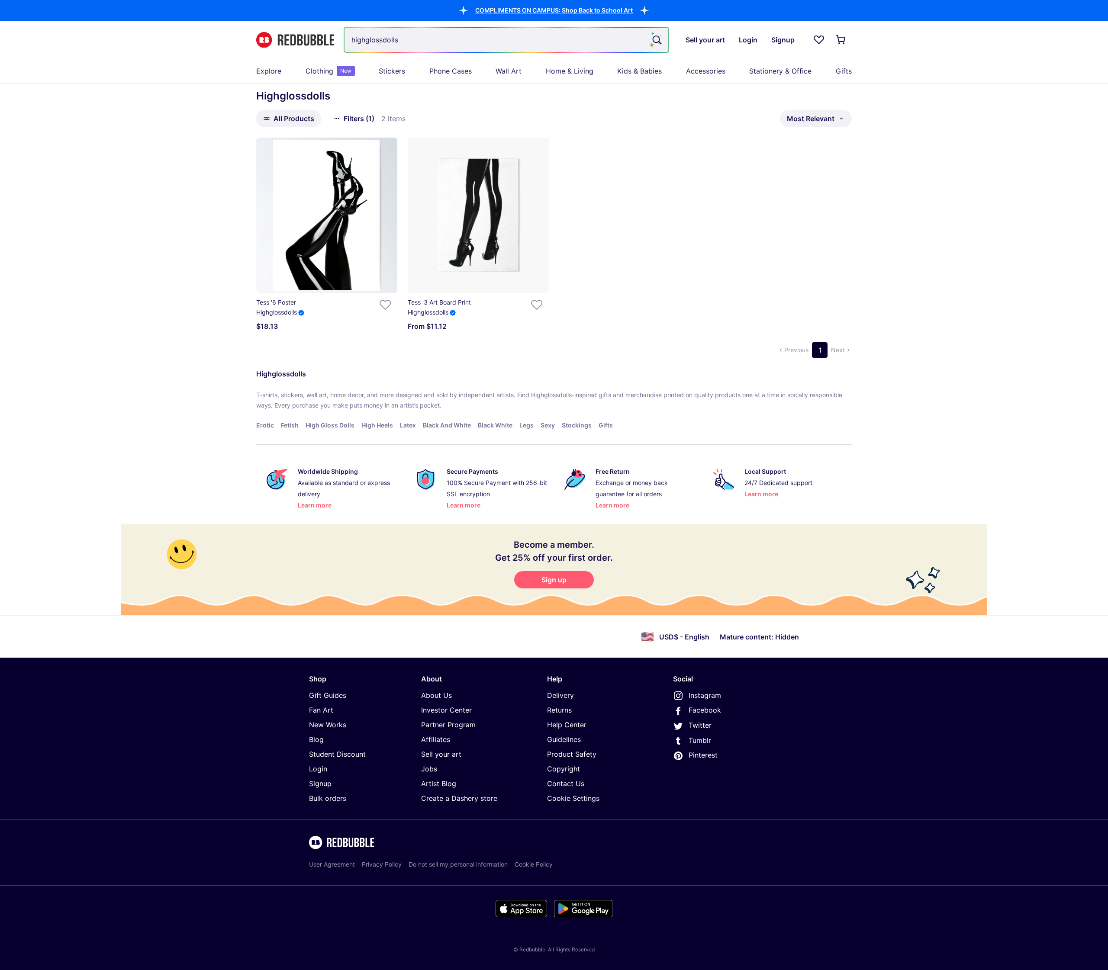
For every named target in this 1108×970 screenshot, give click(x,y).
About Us (436, 695)
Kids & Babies (639, 71)
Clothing (328, 71)
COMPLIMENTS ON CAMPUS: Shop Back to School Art (554, 10)
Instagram (705, 695)
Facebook (705, 710)
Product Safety (571, 754)
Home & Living (569, 71)
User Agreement (332, 864)
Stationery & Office (780, 71)
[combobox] (506, 40)
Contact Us (565, 783)
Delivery (560, 695)
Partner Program (448, 724)
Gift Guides (327, 695)
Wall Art (509, 71)
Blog (316, 739)
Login (318, 768)
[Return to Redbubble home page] (295, 40)
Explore (268, 71)
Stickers (392, 71)
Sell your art (441, 754)
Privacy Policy (382, 864)
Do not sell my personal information (458, 864)
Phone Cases (450, 71)
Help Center (566, 724)
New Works (327, 724)
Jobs (429, 768)
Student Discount (337, 754)
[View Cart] (841, 39)
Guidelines (564, 739)
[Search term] (656, 39)
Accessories (705, 71)
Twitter (700, 725)
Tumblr (700, 740)
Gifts (844, 71)
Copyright (563, 768)
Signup (320, 783)
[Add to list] (385, 305)
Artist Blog (438, 783)
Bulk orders (327, 798)
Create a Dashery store (459, 798)
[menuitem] (268, 71)
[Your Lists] (818, 39)
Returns (559, 710)
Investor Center (446, 710)
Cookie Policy (534, 864)
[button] (554, 10)
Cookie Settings (573, 798)
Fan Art (321, 710)
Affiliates (435, 739)
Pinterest (703, 755)
